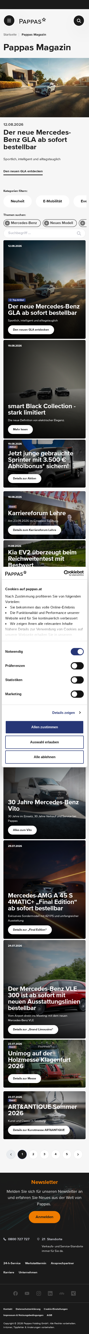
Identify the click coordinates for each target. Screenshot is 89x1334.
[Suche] (79, 21)
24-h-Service (12, 1263)
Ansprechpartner (62, 1263)
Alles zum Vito (22, 830)
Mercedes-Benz (24, 223)
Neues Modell (61, 223)
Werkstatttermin (35, 1263)
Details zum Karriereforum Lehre (34, 530)
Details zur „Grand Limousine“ (33, 1029)
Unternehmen (28, 1272)
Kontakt (7, 1309)
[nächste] (78, 1154)
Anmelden (44, 1217)
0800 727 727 (18, 1239)
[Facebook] (15, 1293)
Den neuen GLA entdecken (23, 171)
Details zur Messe (24, 1078)
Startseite (10, 34)
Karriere (8, 1272)
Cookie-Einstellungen (56, 1309)
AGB (49, 1315)
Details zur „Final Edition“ (30, 929)
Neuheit (17, 201)
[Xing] (73, 1293)
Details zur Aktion (24, 478)
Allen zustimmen (44, 727)
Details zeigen (63, 713)
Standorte (52, 1239)
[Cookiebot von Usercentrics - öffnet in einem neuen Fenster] (64, 573)
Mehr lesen (20, 429)
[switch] (77, 665)
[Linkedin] (50, 1293)
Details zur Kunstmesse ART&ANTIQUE (39, 1130)
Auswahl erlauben (44, 742)
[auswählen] (9, 20)
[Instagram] (38, 1293)
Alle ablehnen (44, 757)
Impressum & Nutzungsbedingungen (23, 1315)
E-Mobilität (52, 201)
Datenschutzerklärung (28, 1309)
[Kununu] (61, 1293)
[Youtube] (27, 1293)
